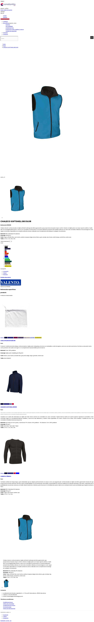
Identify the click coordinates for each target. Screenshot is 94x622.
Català (4, 16)
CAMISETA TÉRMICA (6, 476)
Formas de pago (7, 607)
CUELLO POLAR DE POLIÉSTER (8, 340)
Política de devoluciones (9, 608)
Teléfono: (5, 594)
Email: (4, 596)
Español (5, 17)
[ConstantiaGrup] (8, 7)
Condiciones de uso (8, 602)
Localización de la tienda (9, 593)
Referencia (3, 286)
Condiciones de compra (9, 605)
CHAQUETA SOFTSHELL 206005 (9, 407)
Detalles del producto (6, 277)
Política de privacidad (8, 604)
